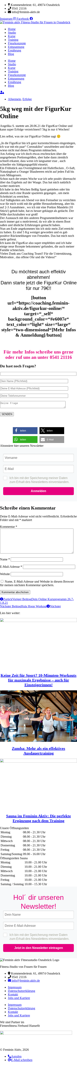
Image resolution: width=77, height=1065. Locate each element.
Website (5, 574)
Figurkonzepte (17, 43)
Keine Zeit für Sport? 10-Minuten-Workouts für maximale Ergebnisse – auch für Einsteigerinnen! (38, 680)
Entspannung (16, 47)
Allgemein (14, 99)
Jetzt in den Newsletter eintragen (38, 948)
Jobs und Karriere (19, 998)
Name (5, 559)
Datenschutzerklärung (21, 991)
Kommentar (8, 526)
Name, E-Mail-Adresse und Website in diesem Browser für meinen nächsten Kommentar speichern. (37, 583)
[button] (25, 430)
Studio (12, 32)
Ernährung (14, 50)
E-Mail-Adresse (11, 566)
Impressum (15, 987)
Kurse (11, 36)
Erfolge (27, 99)
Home (12, 29)
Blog (11, 54)
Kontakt (13, 994)
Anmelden (38, 491)
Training (13, 39)
